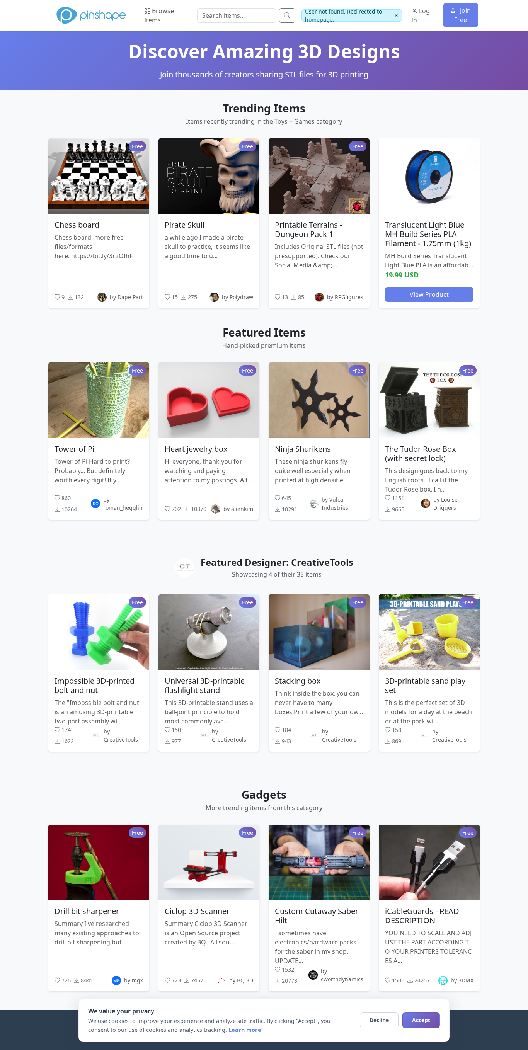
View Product (429, 294)
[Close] (396, 15)
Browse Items (159, 15)
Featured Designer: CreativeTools (277, 562)
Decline (379, 1020)
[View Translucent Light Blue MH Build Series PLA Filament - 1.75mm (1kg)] (429, 176)
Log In (420, 15)
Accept (421, 1020)
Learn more (244, 1029)
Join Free (462, 15)
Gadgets (264, 794)
